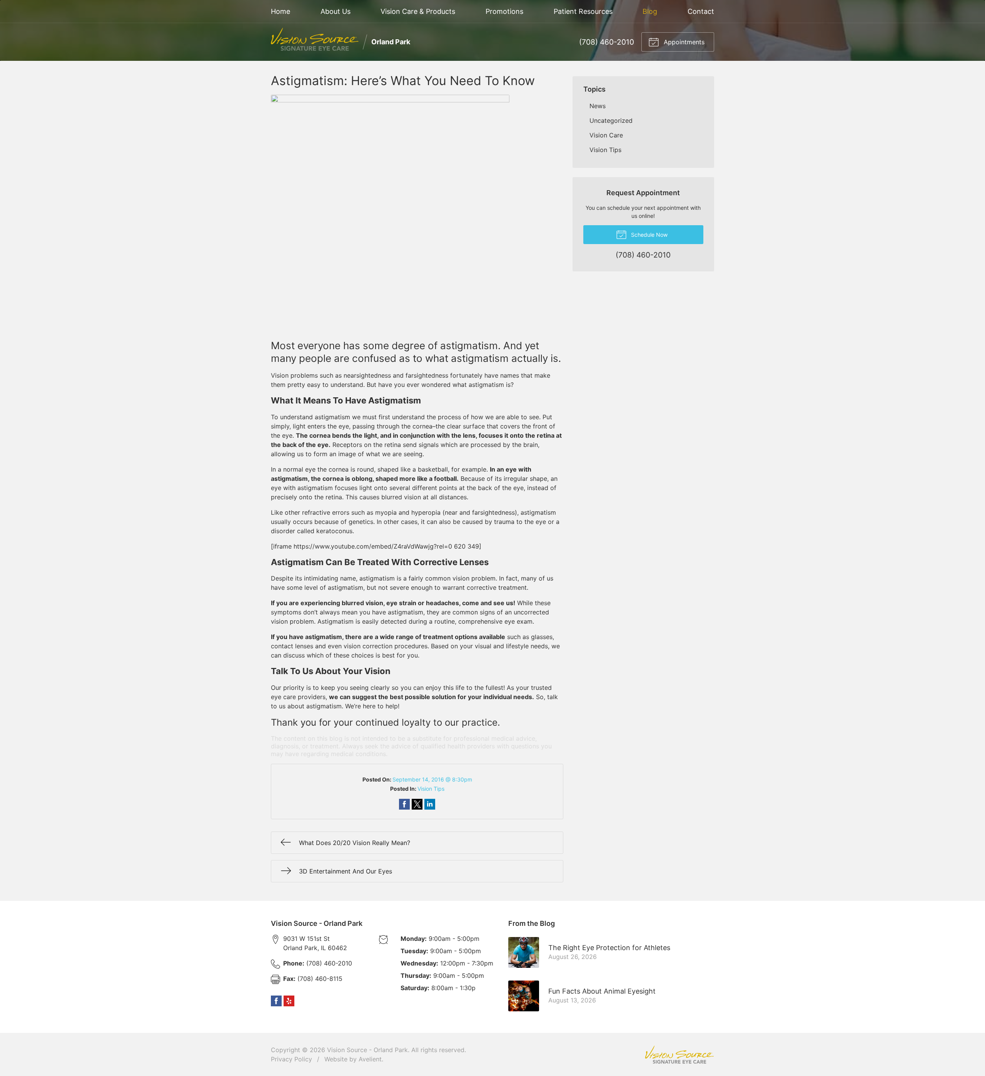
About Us (336, 11)
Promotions (504, 11)
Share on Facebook (404, 804)
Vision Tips (430, 788)
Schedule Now (648, 234)
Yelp (289, 1001)
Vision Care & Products (418, 11)
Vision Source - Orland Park (367, 1050)
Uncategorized (611, 120)
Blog (650, 11)
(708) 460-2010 (606, 42)
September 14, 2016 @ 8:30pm (432, 779)
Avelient (370, 1059)
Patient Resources (583, 11)
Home (280, 11)
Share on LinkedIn (429, 804)
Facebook (276, 1001)
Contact (701, 11)
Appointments (683, 42)
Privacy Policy (291, 1059)
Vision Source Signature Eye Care (679, 1055)
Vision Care (606, 135)
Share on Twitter (417, 804)
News (597, 106)
